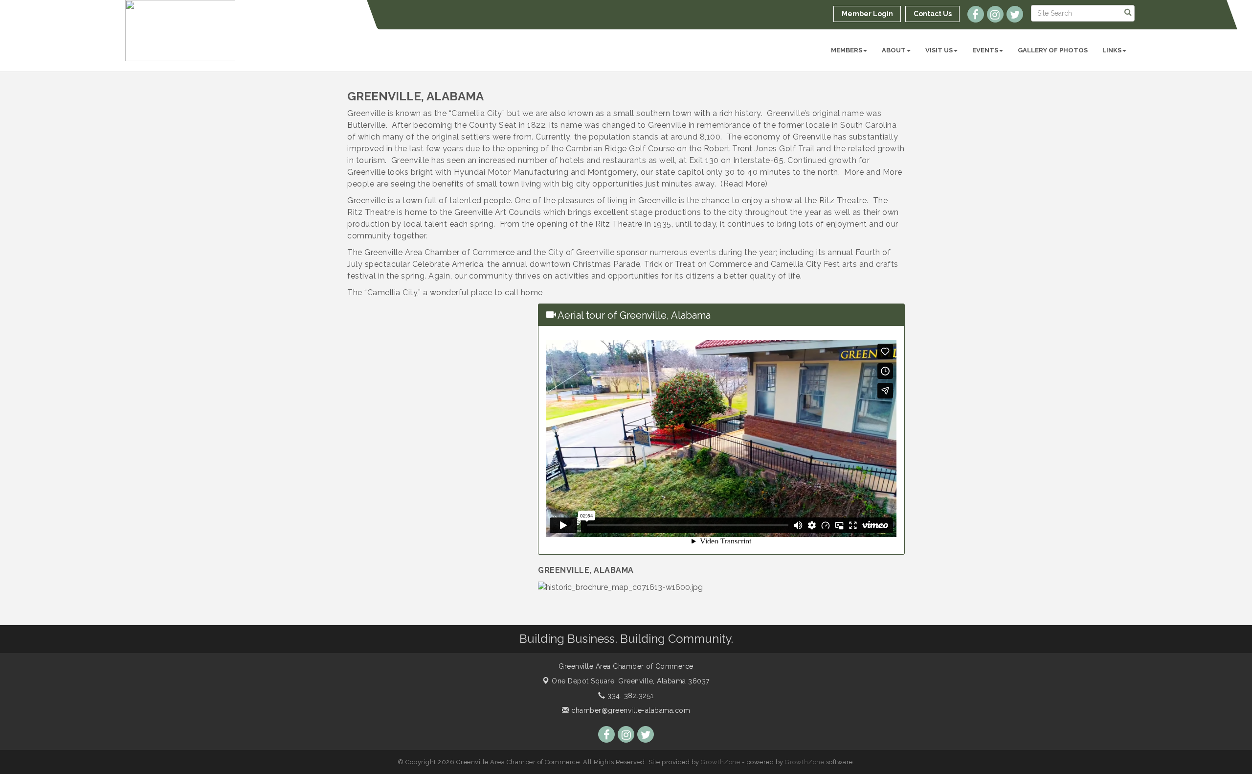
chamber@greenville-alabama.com (629, 710)
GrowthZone (720, 762)
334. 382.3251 (629, 696)
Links (1111, 50)
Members (846, 50)
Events (985, 50)
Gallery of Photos (1053, 50)
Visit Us (939, 50)
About (894, 50)
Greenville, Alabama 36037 (631, 681)
